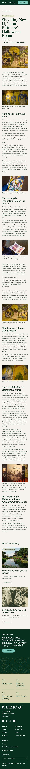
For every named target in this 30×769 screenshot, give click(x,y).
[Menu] (3, 2)
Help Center (18, 726)
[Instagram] (3, 721)
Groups (4, 744)
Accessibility (18, 729)
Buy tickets (23, 2)
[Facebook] (7, 721)
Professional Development (10, 747)
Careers (4, 726)
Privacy (17, 732)
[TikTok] (10, 721)
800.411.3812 (6, 716)
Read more (7, 582)
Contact (4, 732)
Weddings (5, 740)
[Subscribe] (26, 758)
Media (4, 729)
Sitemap (4, 735)
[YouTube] (14, 721)
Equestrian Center (7, 750)
